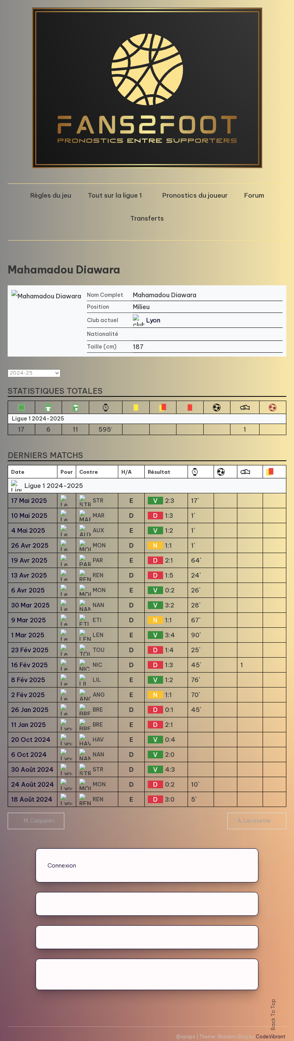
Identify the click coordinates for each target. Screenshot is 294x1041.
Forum (254, 195)
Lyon (153, 320)
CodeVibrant (270, 1036)
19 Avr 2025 (29, 560)
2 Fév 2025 (28, 695)
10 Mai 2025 (29, 515)
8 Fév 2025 (28, 680)
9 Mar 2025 (28, 620)
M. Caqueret (39, 820)
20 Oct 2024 (31, 739)
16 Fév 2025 (29, 665)
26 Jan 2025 (30, 710)
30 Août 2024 (32, 769)
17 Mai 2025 (29, 500)
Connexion (61, 865)
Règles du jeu (50, 195)
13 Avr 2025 (29, 575)
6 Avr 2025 (28, 590)
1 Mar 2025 (27, 635)
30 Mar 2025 (30, 605)
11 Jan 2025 (28, 724)
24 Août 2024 (32, 784)
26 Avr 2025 (30, 545)
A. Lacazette (253, 820)
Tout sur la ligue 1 (115, 195)
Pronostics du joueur (195, 195)
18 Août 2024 (31, 799)
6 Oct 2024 (29, 754)
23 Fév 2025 (30, 650)
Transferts (147, 218)
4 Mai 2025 (28, 530)
